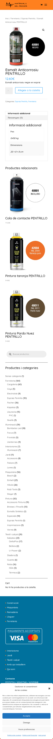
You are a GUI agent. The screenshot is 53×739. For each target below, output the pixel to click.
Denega (26, 722)
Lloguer (10, 616)
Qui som (11, 669)
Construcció (12, 603)
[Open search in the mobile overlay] (26, 354)
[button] (49, 688)
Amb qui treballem (16, 664)
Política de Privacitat (29, 735)
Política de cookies (14, 735)
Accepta (26, 716)
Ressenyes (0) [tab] (15, 117)
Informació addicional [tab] (19, 113)
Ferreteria (15, 18)
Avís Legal (42, 735)
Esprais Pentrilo (28, 18)
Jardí (9, 655)
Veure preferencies (26, 729)
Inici (7, 18)
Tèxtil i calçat (13, 660)
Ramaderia (12, 612)
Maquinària (12, 607)
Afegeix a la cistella (29, 90)
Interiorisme (13, 650)
